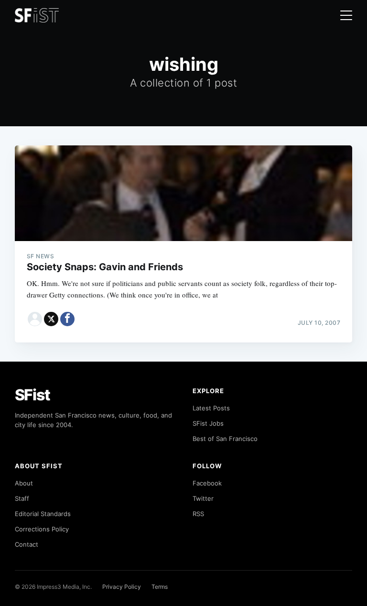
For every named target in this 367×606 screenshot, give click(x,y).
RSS (198, 514)
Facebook (207, 483)
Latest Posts (211, 408)
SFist (32, 395)
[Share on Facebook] (67, 319)
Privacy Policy (121, 586)
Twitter (203, 498)
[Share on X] (51, 319)
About (24, 483)
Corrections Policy (42, 529)
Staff (22, 498)
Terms (159, 586)
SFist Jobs (208, 423)
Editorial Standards (43, 514)
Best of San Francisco (225, 438)
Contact (26, 544)
